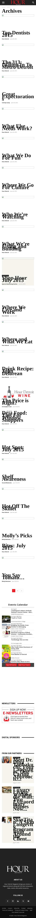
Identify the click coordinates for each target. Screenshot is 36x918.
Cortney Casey (6, 102)
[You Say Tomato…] (18, 564)
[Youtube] (28, 901)
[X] (23, 901)
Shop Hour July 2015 (14, 279)
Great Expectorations (18, 96)
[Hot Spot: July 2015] (18, 437)
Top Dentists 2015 (16, 34)
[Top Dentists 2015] (18, 22)
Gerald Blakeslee (7, 483)
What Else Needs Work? (17, 127)
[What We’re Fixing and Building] (18, 233)
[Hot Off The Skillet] (18, 496)
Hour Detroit (5, 39)
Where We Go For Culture (18, 186)
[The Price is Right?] (18, 390)
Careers (10, 908)
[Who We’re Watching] (18, 204)
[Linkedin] (18, 901)
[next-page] (21, 590)
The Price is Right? (15, 401)
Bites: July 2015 (14, 547)
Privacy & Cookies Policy (21, 910)
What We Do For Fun (16, 156)
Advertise (29, 908)
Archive (4, 908)
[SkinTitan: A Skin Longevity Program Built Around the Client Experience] (7, 819)
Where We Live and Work (14, 309)
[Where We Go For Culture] (18, 174)
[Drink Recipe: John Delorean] (18, 358)
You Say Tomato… (13, 576)
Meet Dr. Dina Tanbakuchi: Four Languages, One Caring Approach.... (23, 769)
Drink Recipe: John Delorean (18, 371)
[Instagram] (13, 901)
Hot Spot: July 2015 (13, 448)
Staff (31, 910)
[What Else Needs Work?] (18, 115)
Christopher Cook (7, 406)
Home (3, 7)
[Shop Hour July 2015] (18, 265)
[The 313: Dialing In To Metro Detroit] (18, 52)
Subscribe (16, 908)
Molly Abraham (6, 539)
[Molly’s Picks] (18, 525)
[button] (3, 2)
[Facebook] (8, 901)
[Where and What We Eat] (18, 329)
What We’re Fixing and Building (15, 246)
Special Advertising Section (9, 284)
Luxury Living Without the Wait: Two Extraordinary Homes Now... (23, 799)
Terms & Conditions (7, 910)
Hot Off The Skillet (15, 507)
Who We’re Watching (15, 215)
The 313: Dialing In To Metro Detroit (17, 64)
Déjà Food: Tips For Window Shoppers (14, 416)
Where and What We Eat (17, 340)
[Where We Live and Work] (18, 297)
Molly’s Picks (17, 535)
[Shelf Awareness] (18, 466)
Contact (23, 908)
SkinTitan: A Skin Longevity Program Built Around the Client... (23, 829)
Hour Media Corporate (18, 912)
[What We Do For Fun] (18, 145)
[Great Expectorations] (18, 84)
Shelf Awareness (14, 478)
